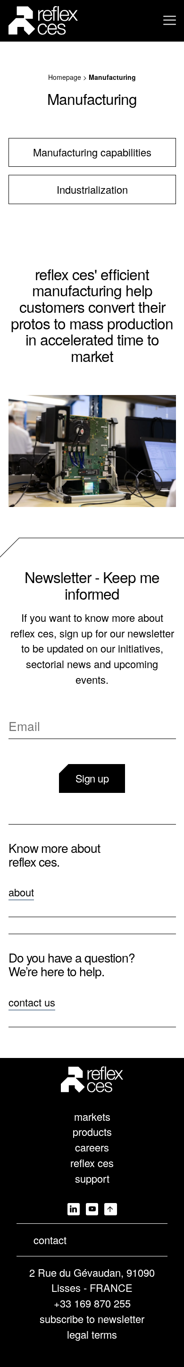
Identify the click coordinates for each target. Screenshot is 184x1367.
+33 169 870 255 (92, 1303)
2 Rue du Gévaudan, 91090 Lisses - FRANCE (92, 1280)
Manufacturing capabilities (92, 152)
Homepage (64, 77)
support (92, 1178)
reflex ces (92, 1162)
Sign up (92, 778)
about (21, 892)
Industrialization (92, 189)
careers (92, 1147)
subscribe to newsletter (92, 1318)
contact (50, 1239)
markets (92, 1116)
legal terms (92, 1334)
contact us (31, 1002)
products (92, 1131)
